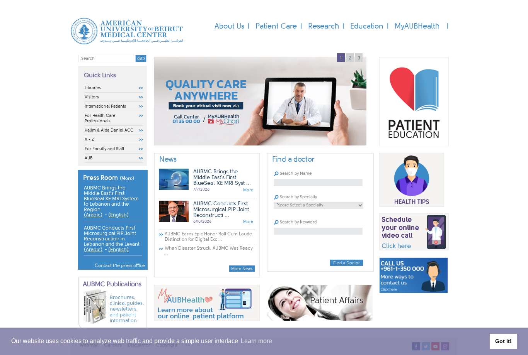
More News (242, 268)
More (248, 190)
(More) (127, 178)
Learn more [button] (256, 341)
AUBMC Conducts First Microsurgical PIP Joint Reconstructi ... (221, 209)
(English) (118, 215)
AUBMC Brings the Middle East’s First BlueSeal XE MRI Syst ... (222, 177)
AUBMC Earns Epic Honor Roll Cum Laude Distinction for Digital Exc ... (208, 236)
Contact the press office (120, 265)
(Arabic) (93, 215)
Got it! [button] (503, 341)
